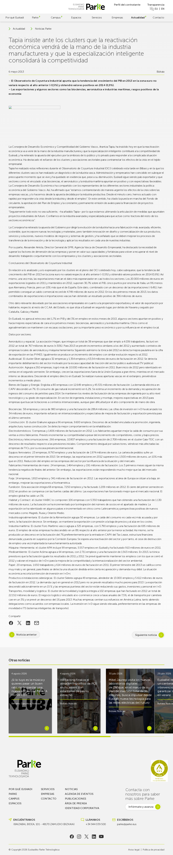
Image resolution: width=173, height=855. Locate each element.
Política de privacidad (153, 849)
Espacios (76, 17)
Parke (35, 17)
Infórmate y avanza (140, 806)
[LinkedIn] (94, 837)
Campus (56, 17)
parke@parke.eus (126, 824)
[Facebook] (71, 837)
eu (156, 8)
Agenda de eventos (79, 793)
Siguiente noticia (146, 635)
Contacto (158, 17)
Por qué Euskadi (14, 17)
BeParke (15, 703)
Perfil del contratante (127, 4)
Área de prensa (76, 803)
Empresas (117, 17)
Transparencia (155, 4)
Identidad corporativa (82, 808)
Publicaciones (75, 798)
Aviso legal (133, 849)
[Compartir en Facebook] (11, 623)
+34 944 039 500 (96, 824)
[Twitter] (86, 837)
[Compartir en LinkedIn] (28, 623)
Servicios (97, 17)
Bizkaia (160, 71)
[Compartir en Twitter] (19, 623)
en (162, 8)
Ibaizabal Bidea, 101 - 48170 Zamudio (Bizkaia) (43, 824)
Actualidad (138, 17)
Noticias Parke (43, 28)
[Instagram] (79, 837)
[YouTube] (101, 837)
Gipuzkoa (26, 703)
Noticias (36, 703)
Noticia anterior (26, 634)
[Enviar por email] (36, 623)
